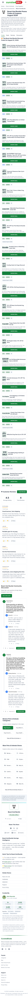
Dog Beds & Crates (20, 727)
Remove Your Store (5, 967)
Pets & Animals (10, 6)
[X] (5, 949)
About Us (3, 980)
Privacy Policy (4, 984)
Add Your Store (4, 965)
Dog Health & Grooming (20, 733)
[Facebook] (2, 949)
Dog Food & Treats (8, 733)
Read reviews (7, 866)
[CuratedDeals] (14, 2)
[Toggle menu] (3, 2)
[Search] (25, 2)
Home (2, 6)
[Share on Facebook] (11, 828)
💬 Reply (13, 520)
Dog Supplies (19, 6)
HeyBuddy (5, 879)
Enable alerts (7, 861)
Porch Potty (5, 887)
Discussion (19, 35)
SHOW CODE (14, 54)
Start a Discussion (7, 595)
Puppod (4, 884)
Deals (7, 35)
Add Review (22, 491)
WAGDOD (5, 882)
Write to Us (3, 975)
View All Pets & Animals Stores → (14, 789)
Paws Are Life (6, 876)
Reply (18, 623)
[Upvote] (9, 624)
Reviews (13, 35)
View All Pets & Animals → (14, 738)
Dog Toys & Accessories (7, 8)
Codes (3, 35)
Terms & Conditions (5, 982)
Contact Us (3, 977)
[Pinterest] (9, 949)
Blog (2, 960)
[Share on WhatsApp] (17, 828)
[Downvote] (13, 624)
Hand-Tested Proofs (5, 962)
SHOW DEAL (14, 180)
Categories (3, 957)
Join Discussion (20, 648)
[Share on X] (14, 828)
